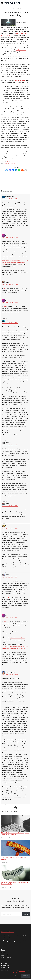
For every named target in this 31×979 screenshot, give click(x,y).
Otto (6, 320)
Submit (26, 914)
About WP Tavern (7, 932)
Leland (7, 574)
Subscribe (25, 975)
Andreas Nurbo (9, 196)
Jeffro (7, 282)
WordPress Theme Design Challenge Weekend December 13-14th (14, 883)
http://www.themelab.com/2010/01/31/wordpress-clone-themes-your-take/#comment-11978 (15, 262)
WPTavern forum (21, 50)
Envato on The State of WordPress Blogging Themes (13, 858)
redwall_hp (8, 442)
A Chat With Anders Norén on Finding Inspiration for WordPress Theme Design (15, 833)
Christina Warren (10, 672)
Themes (8, 161)
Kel (6, 235)
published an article (19, 80)
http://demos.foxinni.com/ (17, 638)
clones (5, 163)
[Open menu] (29, 2)
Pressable (15, 972)
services (10, 163)
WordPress (22, 971)
